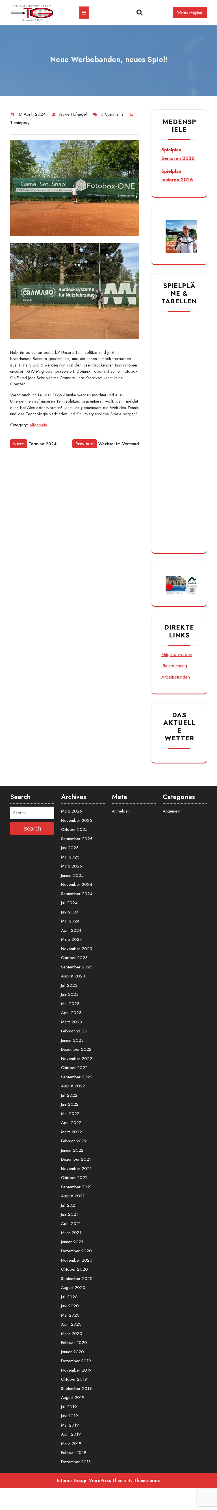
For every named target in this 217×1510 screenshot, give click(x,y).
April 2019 (71, 1434)
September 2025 (76, 839)
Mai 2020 (70, 1315)
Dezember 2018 (76, 1462)
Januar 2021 (72, 1242)
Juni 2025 (70, 848)
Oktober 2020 (74, 1269)
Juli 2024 (69, 903)
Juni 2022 (70, 1104)
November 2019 (76, 1370)
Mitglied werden (176, 654)
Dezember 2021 (76, 1159)
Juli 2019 (69, 1407)
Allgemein (38, 425)
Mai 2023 (70, 1004)
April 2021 (71, 1223)
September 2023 (76, 967)
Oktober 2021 (74, 1178)
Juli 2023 (69, 985)
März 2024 (71, 939)
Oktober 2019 (74, 1379)
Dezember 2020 (76, 1251)
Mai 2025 (70, 857)
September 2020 (77, 1278)
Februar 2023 (74, 1031)
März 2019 (71, 1443)
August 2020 (73, 1287)
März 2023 (71, 1022)
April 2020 (71, 1324)
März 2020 (71, 1333)
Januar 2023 (72, 1040)
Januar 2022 (72, 1150)
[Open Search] (131, 12)
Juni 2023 (70, 994)
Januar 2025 (72, 875)
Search (32, 828)
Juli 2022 (69, 1095)
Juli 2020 (69, 1297)
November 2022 (76, 1059)
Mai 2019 (70, 1425)
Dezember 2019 (76, 1361)
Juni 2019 (69, 1416)
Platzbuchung (174, 666)
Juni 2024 (70, 912)
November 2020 (76, 1260)
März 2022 (71, 1132)
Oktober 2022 (74, 1068)
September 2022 (76, 1077)
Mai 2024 (70, 921)
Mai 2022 (70, 1114)
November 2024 (76, 884)
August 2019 (72, 1397)
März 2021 (71, 1232)
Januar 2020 (72, 1352)
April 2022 (71, 1123)
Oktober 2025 (74, 829)
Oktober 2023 (74, 958)
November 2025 (76, 820)
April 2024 (71, 930)
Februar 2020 (74, 1342)
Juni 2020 (70, 1306)
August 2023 (73, 976)
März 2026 (71, 811)
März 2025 (71, 866)
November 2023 (76, 949)
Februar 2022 (74, 1141)
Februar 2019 (73, 1452)
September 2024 (76, 894)
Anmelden (121, 811)
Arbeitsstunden (175, 677)
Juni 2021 (69, 1214)
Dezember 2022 (76, 1049)
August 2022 (73, 1086)
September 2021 (76, 1187)
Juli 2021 (69, 1205)
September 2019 (76, 1388)
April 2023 (71, 1013)
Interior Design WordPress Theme (91, 1480)
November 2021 (76, 1168)
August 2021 (72, 1196)
